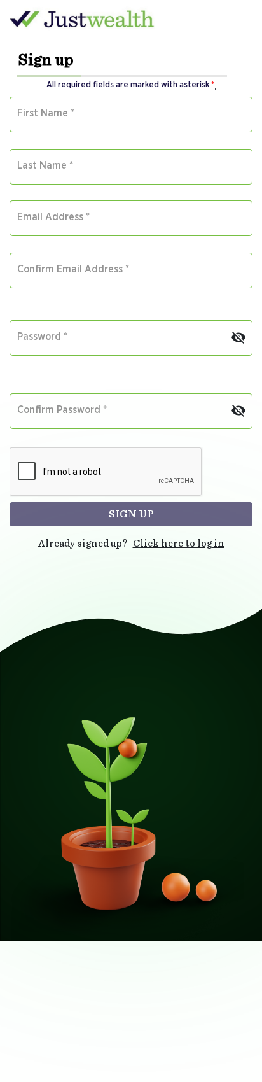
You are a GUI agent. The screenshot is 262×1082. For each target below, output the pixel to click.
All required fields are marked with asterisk (130, 85)
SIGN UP (131, 514)
